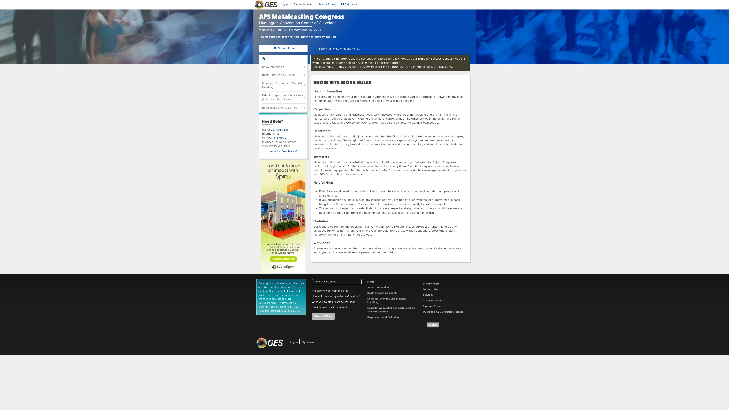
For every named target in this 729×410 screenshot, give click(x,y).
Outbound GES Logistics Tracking (443, 311)
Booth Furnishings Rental (278, 74)
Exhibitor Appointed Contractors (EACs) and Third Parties (282, 97)
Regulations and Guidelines (279, 107)
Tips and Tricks (432, 306)
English (433, 324)
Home (370, 281)
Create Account (302, 4)
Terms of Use (431, 289)
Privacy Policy (431, 283)
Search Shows (326, 4)
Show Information (273, 67)
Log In (284, 4)
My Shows (308, 342)
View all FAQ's (323, 316)
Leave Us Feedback (282, 151)
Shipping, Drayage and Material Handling (282, 85)
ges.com (428, 294)
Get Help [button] (350, 4)
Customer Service (433, 300)
